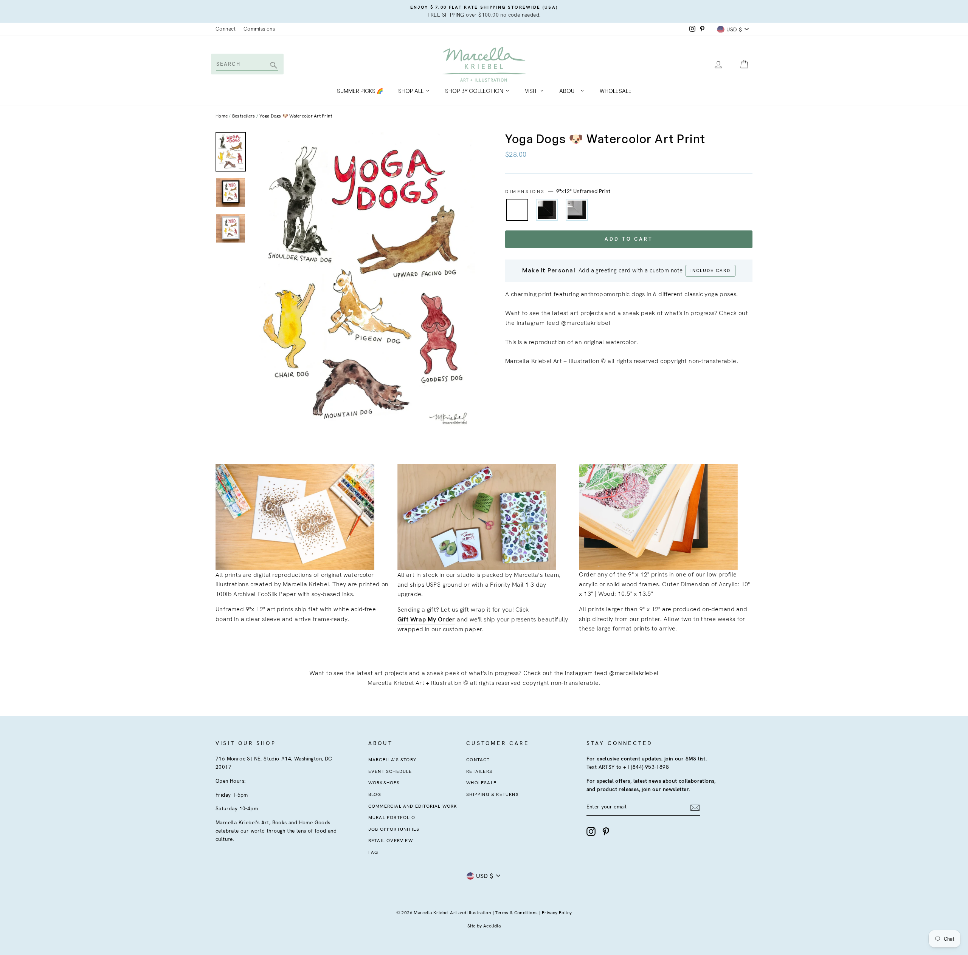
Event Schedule (390, 771)
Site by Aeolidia (484, 926)
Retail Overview (390, 841)
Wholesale (615, 91)
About (568, 91)
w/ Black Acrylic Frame (547, 209)
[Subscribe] (695, 807)
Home (222, 116)
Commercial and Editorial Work (413, 806)
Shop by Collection (474, 91)
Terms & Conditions (516, 913)
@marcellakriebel (633, 673)
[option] (484, 11)
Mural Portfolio (391, 817)
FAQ (373, 852)
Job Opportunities (393, 829)
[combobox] (246, 63)
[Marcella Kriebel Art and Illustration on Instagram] (591, 831)
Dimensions (557, 191)
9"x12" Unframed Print (517, 209)
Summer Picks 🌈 (360, 91)
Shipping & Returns (492, 794)
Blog (375, 794)
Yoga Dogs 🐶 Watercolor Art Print (295, 116)
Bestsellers (243, 116)
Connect (226, 28)
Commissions (259, 28)
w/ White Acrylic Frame (576, 209)
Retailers (479, 771)
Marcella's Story (392, 760)
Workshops (384, 783)
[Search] (272, 66)
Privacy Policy (557, 913)
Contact (478, 760)
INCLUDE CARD (710, 270)
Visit (531, 91)
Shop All (411, 91)
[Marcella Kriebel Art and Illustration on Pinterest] (605, 831)
